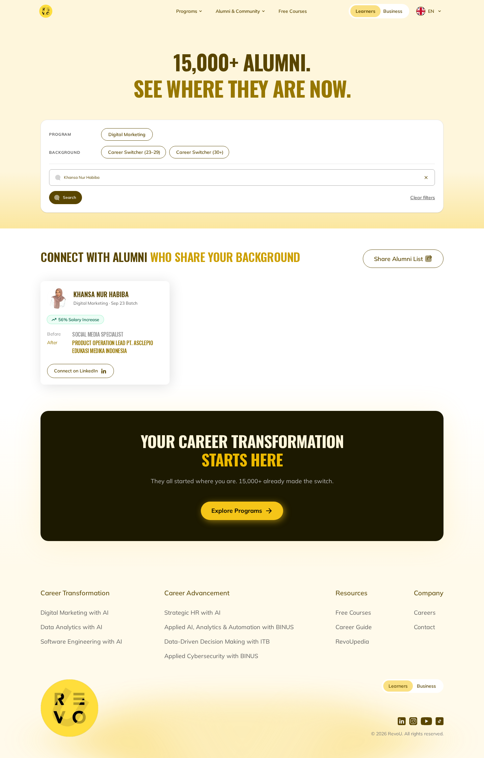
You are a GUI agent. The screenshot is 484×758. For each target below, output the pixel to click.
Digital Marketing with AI (74, 612)
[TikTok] (440, 721)
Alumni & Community (238, 11)
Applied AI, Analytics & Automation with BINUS (229, 627)
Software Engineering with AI (81, 641)
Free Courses (293, 11)
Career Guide (354, 627)
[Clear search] (426, 177)
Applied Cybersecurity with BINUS (211, 656)
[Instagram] (413, 721)
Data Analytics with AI (71, 627)
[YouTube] (426, 721)
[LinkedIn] (402, 721)
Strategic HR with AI (192, 612)
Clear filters (422, 198)
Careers (425, 612)
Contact (424, 627)
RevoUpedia (352, 641)
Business (426, 686)
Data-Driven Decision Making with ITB (217, 641)
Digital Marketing (127, 134)
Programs (186, 11)
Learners (398, 686)
